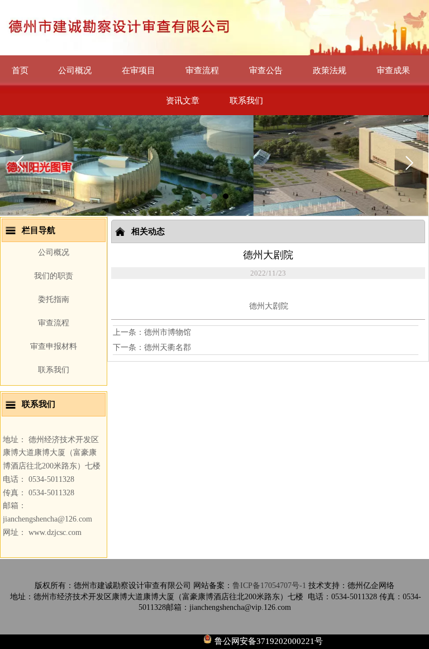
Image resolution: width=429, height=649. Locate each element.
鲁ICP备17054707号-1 (269, 585)
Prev (20, 163)
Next (409, 163)
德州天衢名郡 (167, 347)
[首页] (214, 27)
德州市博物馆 (167, 332)
